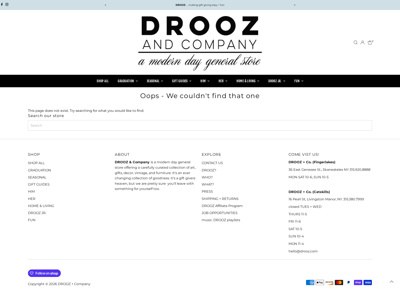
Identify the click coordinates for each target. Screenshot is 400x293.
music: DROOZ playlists (221, 220)
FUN (297, 81)
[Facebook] (2, 5)
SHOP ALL (103, 81)
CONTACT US (212, 163)
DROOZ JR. (275, 81)
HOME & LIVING (246, 81)
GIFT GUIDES (180, 81)
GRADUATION (126, 81)
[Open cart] (370, 42)
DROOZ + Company (74, 284)
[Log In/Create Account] (362, 42)
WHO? (207, 177)
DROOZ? (209, 170)
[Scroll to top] (392, 281)
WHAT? (208, 184)
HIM (203, 81)
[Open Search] (356, 42)
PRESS (207, 191)
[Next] (294, 5)
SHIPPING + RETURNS (220, 199)
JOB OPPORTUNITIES (220, 213)
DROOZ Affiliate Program (222, 206)
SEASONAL (153, 81)
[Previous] (105, 5)
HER (221, 81)
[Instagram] (6, 5)
